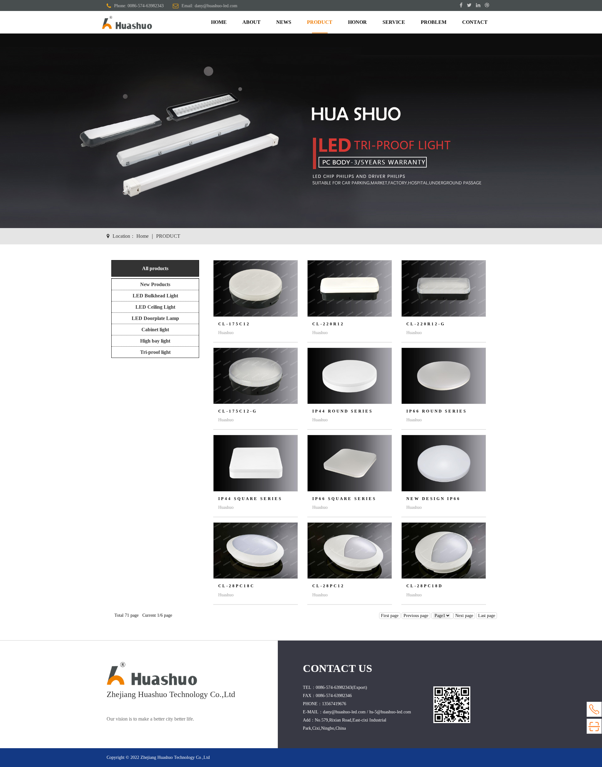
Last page (486, 615)
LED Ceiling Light (155, 307)
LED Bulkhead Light (155, 295)
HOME (219, 22)
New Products (155, 284)
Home (142, 236)
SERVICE (394, 22)
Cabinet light (155, 329)
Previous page (416, 615)
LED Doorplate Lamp (155, 318)
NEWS (283, 22)
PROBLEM (433, 22)
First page (390, 615)
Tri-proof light (155, 352)
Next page (464, 615)
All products (155, 268)
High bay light (155, 341)
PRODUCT (319, 22)
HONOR (357, 22)
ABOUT (251, 22)
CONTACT (475, 22)
